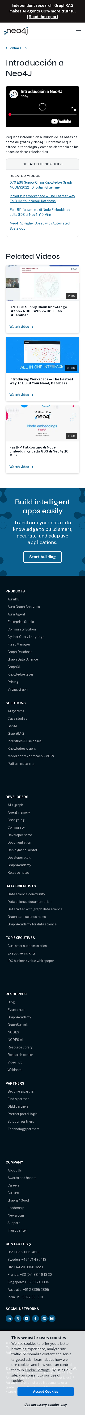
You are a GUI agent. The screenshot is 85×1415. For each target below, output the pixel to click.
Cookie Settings (37, 1370)
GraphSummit (18, 1025)
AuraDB (14, 599)
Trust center (17, 1230)
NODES (13, 1032)
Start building (42, 557)
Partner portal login (23, 1114)
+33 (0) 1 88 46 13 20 (36, 1274)
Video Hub (18, 48)
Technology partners (23, 1129)
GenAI (12, 726)
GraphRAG (16, 733)
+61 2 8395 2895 (36, 1289)
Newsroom (16, 1215)
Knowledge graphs (22, 748)
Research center (20, 1055)
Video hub (15, 1062)
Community (16, 827)
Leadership (16, 1208)
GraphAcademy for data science (32, 924)
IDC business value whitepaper (31, 961)
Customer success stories (27, 946)
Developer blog (19, 857)
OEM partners (18, 1106)
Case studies (17, 718)
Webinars (14, 1070)
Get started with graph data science (35, 909)
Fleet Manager (19, 644)
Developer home (20, 835)
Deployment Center (22, 850)
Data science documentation (29, 902)
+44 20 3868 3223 (28, 1267)
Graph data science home (27, 917)
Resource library (20, 1047)
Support (14, 1223)
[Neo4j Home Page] (16, 31)
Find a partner (18, 1099)
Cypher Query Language (26, 637)
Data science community (26, 894)
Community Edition (22, 629)
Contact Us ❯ (18, 1244)
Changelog (16, 820)
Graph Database (20, 652)
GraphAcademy (19, 865)
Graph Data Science (23, 659)
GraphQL (14, 667)
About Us (15, 1170)
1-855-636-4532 (26, 1252)
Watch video (19, 327)
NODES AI (15, 1040)
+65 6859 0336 (37, 1282)
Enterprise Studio (21, 622)
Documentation (19, 842)
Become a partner (21, 1091)
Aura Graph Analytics (24, 607)
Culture (13, 1193)
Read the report (43, 17)
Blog (11, 1002)
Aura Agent (16, 614)
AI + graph (15, 805)
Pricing (13, 682)
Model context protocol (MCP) (31, 756)
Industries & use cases (25, 741)
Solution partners (21, 1121)
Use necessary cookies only (45, 1404)
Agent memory (19, 812)
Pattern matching (21, 763)
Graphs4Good (18, 1200)
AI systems (16, 711)
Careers (14, 1185)
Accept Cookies (45, 1391)
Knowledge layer (20, 674)
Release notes (19, 872)
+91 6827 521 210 (29, 1297)
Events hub (16, 1010)
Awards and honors (22, 1178)
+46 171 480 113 (33, 1259)
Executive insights (22, 953)
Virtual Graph (18, 689)
